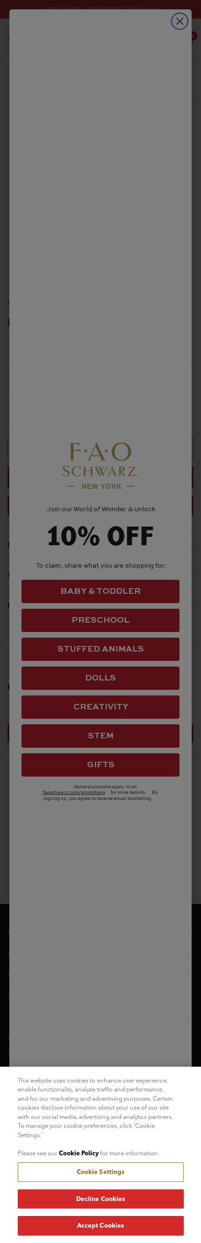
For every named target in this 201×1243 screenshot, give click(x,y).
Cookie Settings (101, 1171)
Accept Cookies (100, 1225)
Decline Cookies (100, 1198)
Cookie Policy (79, 1153)
